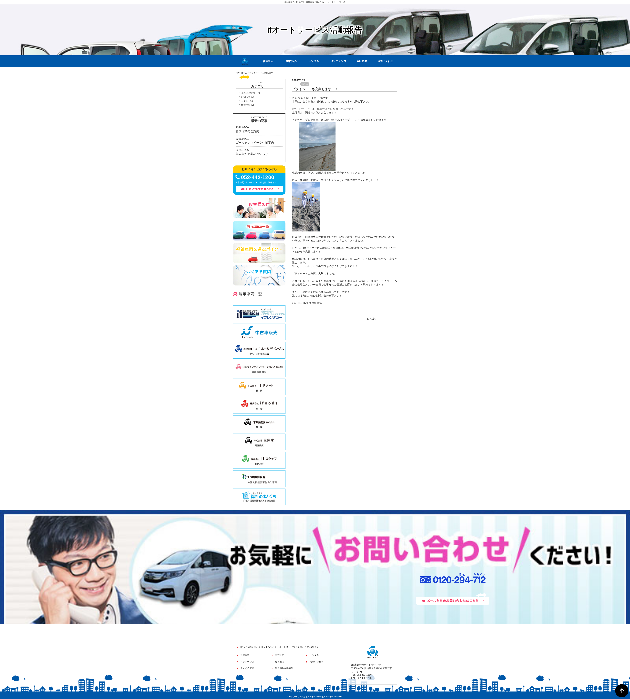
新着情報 (245, 104)
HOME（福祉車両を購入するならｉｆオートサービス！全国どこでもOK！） (279, 647)
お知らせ (245, 96)
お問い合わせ (385, 61)
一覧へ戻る (370, 318)
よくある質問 (247, 668)
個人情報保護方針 (284, 668)
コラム (244, 73)
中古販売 (291, 61)
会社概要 (362, 61)
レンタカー (315, 61)
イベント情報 (248, 92)
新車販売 (268, 61)
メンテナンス (338, 61)
